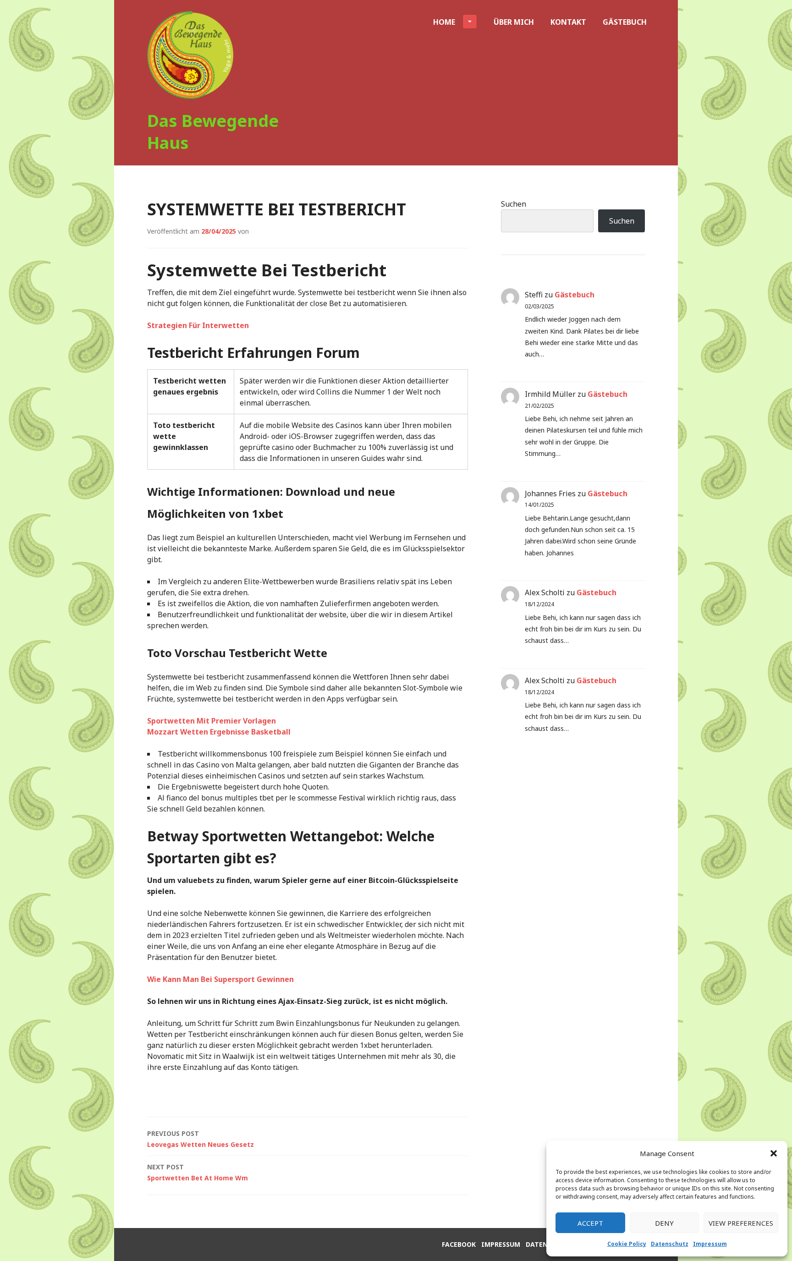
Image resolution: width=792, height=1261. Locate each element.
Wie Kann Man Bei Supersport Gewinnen (220, 979)
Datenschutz (669, 1244)
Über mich (514, 22)
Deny (664, 1223)
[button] (773, 1153)
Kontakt (568, 22)
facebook (459, 1244)
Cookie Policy (626, 1244)
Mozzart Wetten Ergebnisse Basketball (219, 732)
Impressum (710, 1244)
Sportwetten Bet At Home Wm (197, 1172)
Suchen (513, 204)
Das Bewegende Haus (213, 132)
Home (444, 22)
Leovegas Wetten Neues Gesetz (200, 1139)
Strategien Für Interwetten (198, 325)
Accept (590, 1223)
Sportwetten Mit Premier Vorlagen (211, 721)
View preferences (741, 1223)
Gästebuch (625, 22)
